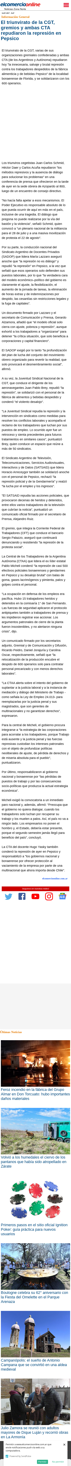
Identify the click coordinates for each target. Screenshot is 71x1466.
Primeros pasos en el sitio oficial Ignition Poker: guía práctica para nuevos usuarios (34, 1229)
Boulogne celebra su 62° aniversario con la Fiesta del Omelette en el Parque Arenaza (34, 1297)
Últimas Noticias (11, 1032)
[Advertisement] (35, 123)
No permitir (58, 1461)
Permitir (42, 1461)
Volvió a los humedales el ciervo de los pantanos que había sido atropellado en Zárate (33, 1161)
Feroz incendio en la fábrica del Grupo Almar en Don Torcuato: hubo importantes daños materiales (35, 1094)
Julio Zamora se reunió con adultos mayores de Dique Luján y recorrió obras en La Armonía (34, 1432)
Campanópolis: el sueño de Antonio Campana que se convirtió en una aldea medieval (34, 1364)
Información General (15, 17)
